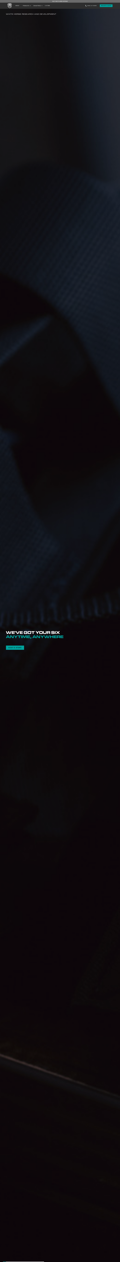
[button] (26, 5)
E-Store (47, 5)
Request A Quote (106, 5)
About (17, 5)
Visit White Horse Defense (60, 1)
